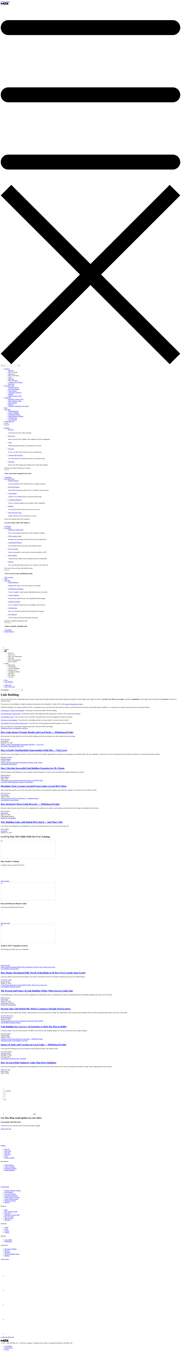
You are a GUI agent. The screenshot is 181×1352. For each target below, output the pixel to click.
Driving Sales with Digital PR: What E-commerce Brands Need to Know (36, 1009)
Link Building (9, 682)
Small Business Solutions (15, 416)
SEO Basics (4, 746)
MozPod (7, 1256)
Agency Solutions (13, 413)
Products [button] (7, 369)
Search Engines (14, 800)
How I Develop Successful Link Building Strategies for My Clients (32, 768)
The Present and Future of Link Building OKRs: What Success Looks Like (37, 991)
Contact (7, 1232)
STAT (10, 377)
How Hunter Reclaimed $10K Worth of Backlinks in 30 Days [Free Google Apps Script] (43, 973)
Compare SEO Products (15, 382)
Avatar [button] (6, 663)
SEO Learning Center (14, 401)
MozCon (11, 404)
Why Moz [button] (8, 409)
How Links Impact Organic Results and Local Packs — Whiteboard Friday (37, 732)
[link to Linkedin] (19, 1319)
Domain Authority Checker (13, 1190)
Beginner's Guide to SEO (15, 399)
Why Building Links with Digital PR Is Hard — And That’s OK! (32, 822)
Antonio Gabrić (5, 981)
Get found (8, 526)
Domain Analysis (13, 387)
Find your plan (9, 577)
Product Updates (9, 1158)
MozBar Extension (10, 1201)
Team (6, 1229)
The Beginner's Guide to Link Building (12, 710)
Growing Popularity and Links (73, 704)
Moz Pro (10, 370)
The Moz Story (12, 418)
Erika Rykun (4, 999)
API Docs (7, 1220)
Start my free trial (10, 686)
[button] (5, 651)
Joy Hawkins (4, 741)
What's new (8, 685)
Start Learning (5, 881)
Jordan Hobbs (5, 1035)
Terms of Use (9, 1348)
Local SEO (24, 728)
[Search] (19, 647)
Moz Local (11, 374)
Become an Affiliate (10, 1249)
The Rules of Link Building (9, 720)
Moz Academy (12, 403)
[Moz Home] (5, 4)
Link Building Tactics (7, 717)
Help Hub (7, 1213)
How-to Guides (9, 1216)
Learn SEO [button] (8, 397)
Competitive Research (14, 392)
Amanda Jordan (5, 1053)
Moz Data (11, 384)
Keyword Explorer (14, 389)
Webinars (7, 1252)
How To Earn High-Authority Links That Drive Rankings (28, 1062)
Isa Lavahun (4, 813)
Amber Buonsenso (6, 1017)
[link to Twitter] (19, 1276)
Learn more (8, 477)
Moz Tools (20, 746)
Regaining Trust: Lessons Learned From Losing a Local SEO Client (33, 786)
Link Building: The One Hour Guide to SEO (14, 723)
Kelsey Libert (5, 1071)
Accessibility (8, 1346)
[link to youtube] (19, 1334)
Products (3, 1145)
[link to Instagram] (19, 1305)
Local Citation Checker (11, 1199)
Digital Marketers (13, 411)
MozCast (7, 1202)
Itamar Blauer (5, 777)
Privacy (7, 1349)
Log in (6, 423)
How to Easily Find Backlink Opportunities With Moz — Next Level (34, 750)
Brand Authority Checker (12, 1197)
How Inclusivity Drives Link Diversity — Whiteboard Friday (30, 804)
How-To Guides (13, 549)
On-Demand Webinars (15, 542)
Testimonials (8, 1241)
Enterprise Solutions (14, 414)
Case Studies (8, 1240)
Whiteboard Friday (6, 728)
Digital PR (4, 818)
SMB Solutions (9, 1165)
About (6, 1227)
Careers (7, 1231)
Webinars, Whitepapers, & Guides (18, 406)
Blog (6, 408)
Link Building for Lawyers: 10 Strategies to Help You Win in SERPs (34, 1026)
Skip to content (5, 1)
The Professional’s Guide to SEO (11, 714)
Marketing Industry (15, 987)
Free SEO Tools (5, 1187)
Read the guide (5, 923)
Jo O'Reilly (4, 831)
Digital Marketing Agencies (16, 782)
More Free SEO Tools (14, 396)
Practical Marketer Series (12, 1254)
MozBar (10, 394)
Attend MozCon (9, 421)
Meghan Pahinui (6, 759)
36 (5, 1099)
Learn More (8, 630)
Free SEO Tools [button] (9, 386)
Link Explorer (12, 391)
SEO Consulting (21, 1058)
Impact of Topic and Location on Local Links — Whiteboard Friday (34, 1044)
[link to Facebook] (19, 1290)
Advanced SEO (14, 969)
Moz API (11, 379)
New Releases (12, 419)
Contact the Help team (7, 1337)
